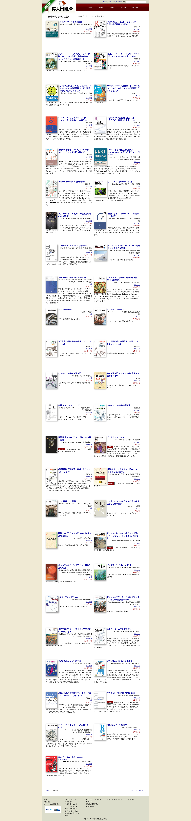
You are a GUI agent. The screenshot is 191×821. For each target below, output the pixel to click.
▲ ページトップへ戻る (135, 790)
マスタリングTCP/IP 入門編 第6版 (72, 246)
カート (105, 2)
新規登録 (119, 2)
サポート (89, 802)
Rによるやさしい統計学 (117, 725)
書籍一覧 (47, 802)
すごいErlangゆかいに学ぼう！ (71, 661)
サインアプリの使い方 (93, 799)
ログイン (111, 2)
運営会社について (71, 804)
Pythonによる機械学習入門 (69, 373)
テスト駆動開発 (65, 309)
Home (90, 7)
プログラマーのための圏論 (70, 22)
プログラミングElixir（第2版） (121, 182)
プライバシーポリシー (72, 811)
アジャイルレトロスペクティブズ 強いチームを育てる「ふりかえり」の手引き (123, 535)
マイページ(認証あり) (51, 804)
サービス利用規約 (71, 809)
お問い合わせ (90, 806)
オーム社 (89, 29)
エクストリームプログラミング (120, 629)
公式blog (131, 799)
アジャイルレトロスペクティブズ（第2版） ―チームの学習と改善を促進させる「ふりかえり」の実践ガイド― (74, 56)
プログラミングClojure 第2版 (119, 565)
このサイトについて (72, 799)
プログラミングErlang (68, 597)
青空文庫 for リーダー (114, 799)
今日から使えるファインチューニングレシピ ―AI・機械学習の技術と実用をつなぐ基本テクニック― (75, 88)
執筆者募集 (69, 802)
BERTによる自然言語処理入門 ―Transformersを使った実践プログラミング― (124, 152)
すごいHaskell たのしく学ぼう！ (120, 661)
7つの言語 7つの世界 (67, 501)
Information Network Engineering (72, 277)
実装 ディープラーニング (68, 405)
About (112, 7)
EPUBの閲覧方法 (92, 804)
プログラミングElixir (116, 437)
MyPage (135, 7)
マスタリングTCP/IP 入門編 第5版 (121, 693)
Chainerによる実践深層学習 (118, 405)
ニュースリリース (71, 806)
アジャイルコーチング (116, 309)
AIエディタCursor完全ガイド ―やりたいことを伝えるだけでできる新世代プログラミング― (123, 88)
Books (101, 7)
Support (123, 7)
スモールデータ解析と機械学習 (71, 182)
